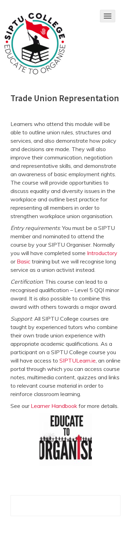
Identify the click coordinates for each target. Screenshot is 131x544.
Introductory (102, 252)
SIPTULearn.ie (77, 360)
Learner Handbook (54, 405)
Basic (23, 261)
